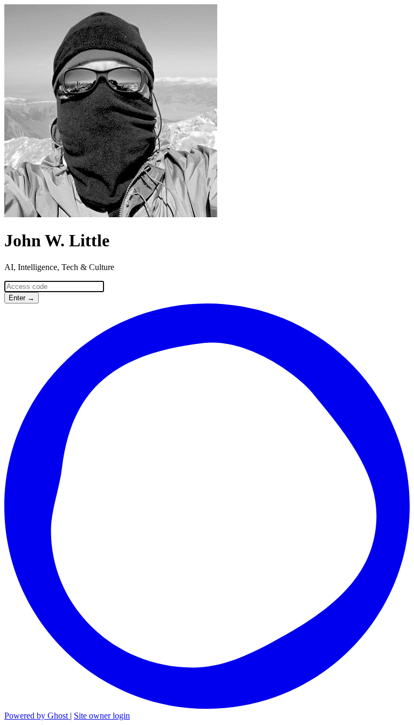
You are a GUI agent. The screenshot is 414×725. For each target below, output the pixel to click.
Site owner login (102, 715)
